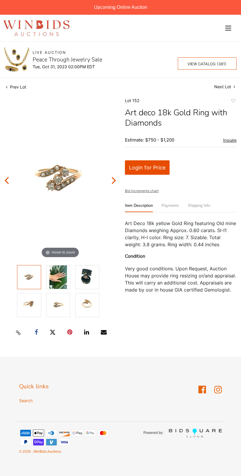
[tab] (139, 207)
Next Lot (223, 86)
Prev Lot (17, 86)
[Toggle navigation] (228, 28)
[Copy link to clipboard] (18, 332)
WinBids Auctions (47, 452)
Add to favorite (233, 101)
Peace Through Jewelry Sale (67, 60)
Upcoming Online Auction (120, 7)
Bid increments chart (142, 191)
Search (26, 400)
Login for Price (147, 167)
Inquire (230, 140)
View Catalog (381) (207, 63)
